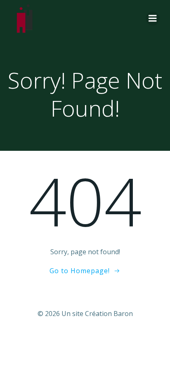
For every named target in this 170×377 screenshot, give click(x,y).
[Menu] (153, 19)
